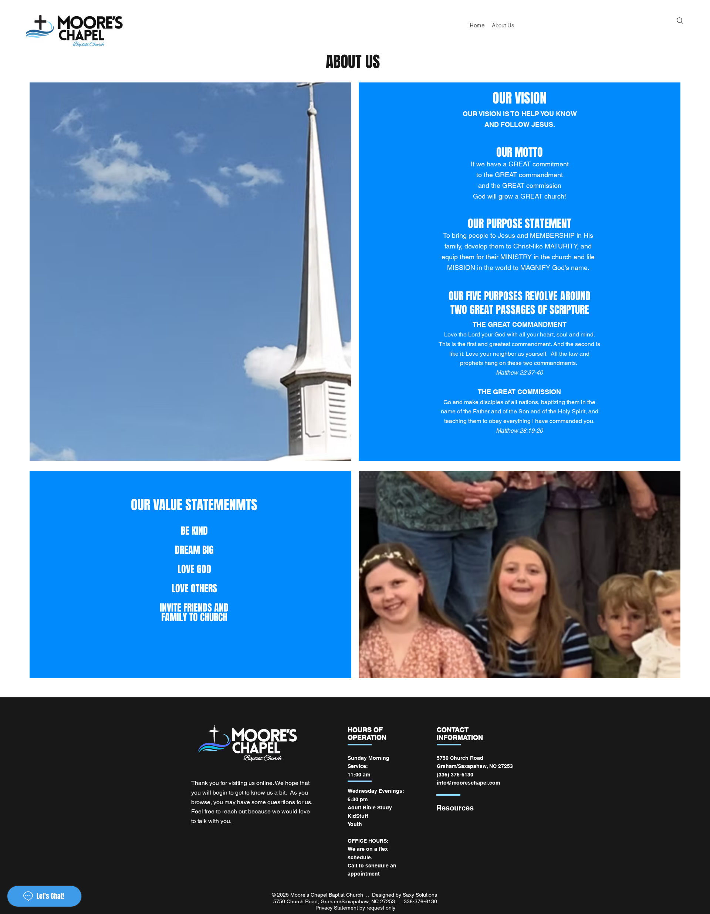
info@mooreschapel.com (468, 783)
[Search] (680, 20)
